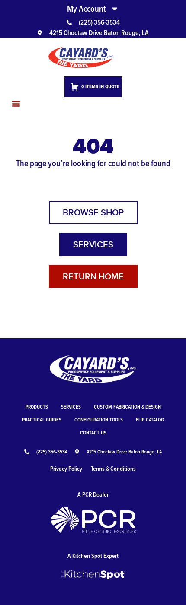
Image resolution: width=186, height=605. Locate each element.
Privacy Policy (66, 468)
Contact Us (93, 432)
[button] (16, 103)
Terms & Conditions (113, 468)
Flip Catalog (150, 419)
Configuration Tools (98, 419)
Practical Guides (41, 419)
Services (71, 406)
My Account (86, 9)
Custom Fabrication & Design (127, 406)
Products (37, 406)
